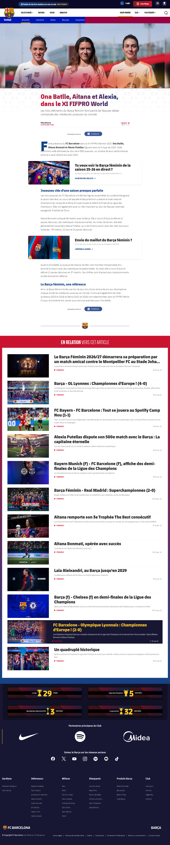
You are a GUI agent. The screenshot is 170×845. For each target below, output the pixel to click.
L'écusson (149, 786)
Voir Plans (144, 4)
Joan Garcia (6, 790)
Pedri (64, 790)
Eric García (35, 807)
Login (126, 3)
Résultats (65, 20)
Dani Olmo (66, 807)
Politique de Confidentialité (74, 835)
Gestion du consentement (137, 835)
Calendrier (40, 20)
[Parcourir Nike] (28, 736)
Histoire (149, 799)
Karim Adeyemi (95, 803)
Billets (53, 20)
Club (136, 13)
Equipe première (125, 13)
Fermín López (67, 795)
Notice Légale (57, 835)
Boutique (41, 13)
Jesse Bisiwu (94, 807)
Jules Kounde (36, 803)
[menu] (164, 3)
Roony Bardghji (95, 795)
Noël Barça (121, 799)
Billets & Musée (26, 13)
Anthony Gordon (95, 799)
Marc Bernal (66, 812)
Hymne (148, 790)
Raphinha (93, 790)
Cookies (89, 835)
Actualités (25, 20)
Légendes (149, 795)
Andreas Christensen (39, 795)
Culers (52, 13)
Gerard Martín (36, 799)
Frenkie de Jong (68, 803)
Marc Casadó (67, 799)
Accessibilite (99, 835)
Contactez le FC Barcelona (116, 835)
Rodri (64, 816)
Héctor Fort (35, 812)
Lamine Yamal (94, 786)
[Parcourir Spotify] (80, 736)
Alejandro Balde (37, 786)
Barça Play (63, 13)
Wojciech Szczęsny (9, 786)
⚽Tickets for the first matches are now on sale (44, 4)
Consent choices (154, 835)
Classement (80, 20)
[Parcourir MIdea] (136, 736)
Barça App (121, 790)
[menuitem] (164, 3)
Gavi (63, 786)
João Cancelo (36, 816)
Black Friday (121, 795)
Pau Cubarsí (36, 790)
